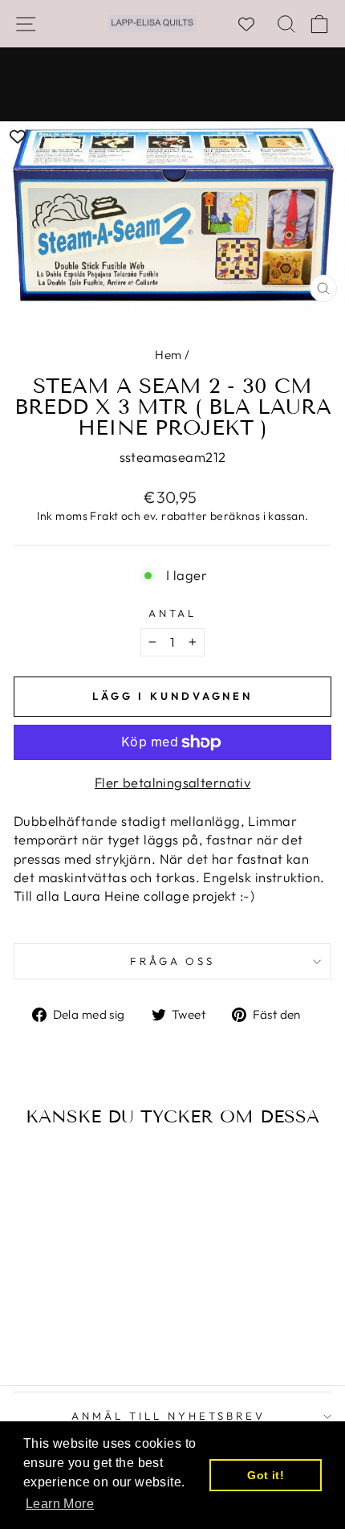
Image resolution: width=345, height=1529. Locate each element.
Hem (168, 354)
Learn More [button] (60, 1504)
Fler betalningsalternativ (172, 782)
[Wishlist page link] (254, 24)
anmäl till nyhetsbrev (168, 1415)
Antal (172, 613)
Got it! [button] (265, 1475)
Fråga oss (173, 961)
